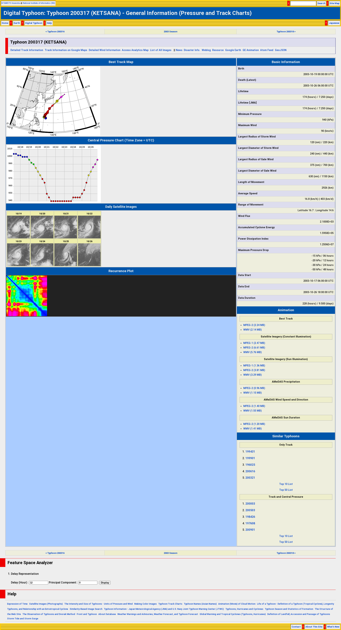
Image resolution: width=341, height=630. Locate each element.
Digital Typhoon (33, 23)
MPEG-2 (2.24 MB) (254, 325)
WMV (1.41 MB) (252, 428)
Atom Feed (266, 50)
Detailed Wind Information (104, 50)
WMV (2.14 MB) (252, 329)
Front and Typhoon (87, 614)
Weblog (206, 50)
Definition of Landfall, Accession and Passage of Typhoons (298, 614)
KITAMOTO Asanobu (10, 3)
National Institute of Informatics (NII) (39, 3)
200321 (250, 477)
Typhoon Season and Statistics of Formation (289, 609)
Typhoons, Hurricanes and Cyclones (244, 609)
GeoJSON (280, 50)
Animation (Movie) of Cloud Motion (236, 603)
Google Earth (233, 50)
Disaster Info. (192, 50)
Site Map (334, 3)
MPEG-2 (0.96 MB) (254, 388)
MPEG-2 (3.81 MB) (254, 370)
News (179, 50)
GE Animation (251, 50)
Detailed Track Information (26, 50)
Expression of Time (17, 603)
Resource (218, 50)
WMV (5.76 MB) (252, 352)
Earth (17, 23)
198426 (250, 516)
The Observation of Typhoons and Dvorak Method (48, 614)
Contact (296, 626)
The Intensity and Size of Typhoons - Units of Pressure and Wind (98, 603)
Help (49, 23)
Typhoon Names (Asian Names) (200, 603)
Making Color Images (145, 603)
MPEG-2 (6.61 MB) (254, 347)
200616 (250, 471)
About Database (107, 614)
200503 (250, 510)
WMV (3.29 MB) (252, 374)
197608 (250, 523)
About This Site (313, 626)
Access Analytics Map (135, 50)
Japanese (334, 23)
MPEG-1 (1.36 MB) (254, 365)
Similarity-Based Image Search (86, 609)
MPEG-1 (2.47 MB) (254, 343)
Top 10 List (286, 484)
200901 (250, 529)
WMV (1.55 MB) (252, 410)
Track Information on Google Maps (66, 50)
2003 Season (170, 31)
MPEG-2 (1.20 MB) (254, 424)
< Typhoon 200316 (54, 31)
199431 (250, 451)
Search (321, 3)
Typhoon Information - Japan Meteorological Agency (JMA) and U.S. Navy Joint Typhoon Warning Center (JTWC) (164, 609)
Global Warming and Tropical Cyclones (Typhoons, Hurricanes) (233, 614)
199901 (250, 458)
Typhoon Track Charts (170, 603)
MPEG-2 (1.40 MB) (254, 406)
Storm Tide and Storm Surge (22, 618)
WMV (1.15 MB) (252, 392)
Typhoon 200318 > (286, 31)
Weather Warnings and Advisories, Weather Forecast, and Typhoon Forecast (157, 614)
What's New (333, 626)
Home (5, 23)
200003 (250, 503)
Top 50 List (286, 489)
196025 (250, 464)
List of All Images (160, 50)
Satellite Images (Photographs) (46, 603)
